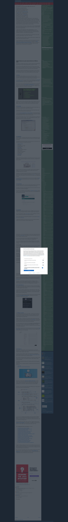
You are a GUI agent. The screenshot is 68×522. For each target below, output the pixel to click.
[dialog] (34, 261)
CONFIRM (29, 270)
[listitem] (34, 258)
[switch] (43, 260)
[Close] (46, 249)
